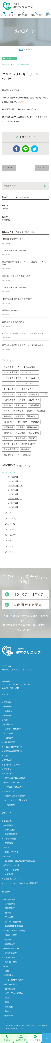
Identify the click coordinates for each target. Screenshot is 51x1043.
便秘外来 (8, 769)
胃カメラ (8, 438)
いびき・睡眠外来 (13, 729)
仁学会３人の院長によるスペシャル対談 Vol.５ (22, 345)
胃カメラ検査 (22, 15)
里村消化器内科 (28, 444)
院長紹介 (9, 706)
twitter (34, 148)
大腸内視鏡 (34, 405)
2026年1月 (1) (15, 507)
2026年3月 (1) (15, 499)
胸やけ (8, 1011)
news (8, 58)
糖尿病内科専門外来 (13, 751)
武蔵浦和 (19, 416)
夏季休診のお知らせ (11, 310)
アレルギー (10, 733)
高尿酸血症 (10, 944)
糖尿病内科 (32, 427)
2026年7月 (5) (15, 481)
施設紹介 (9, 715)
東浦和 (22, 64)
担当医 (7, 411)
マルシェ (21, 394)
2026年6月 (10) (15, 486)
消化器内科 (9, 422)
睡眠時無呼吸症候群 (14, 926)
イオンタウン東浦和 (13, 378)
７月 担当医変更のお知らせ (14, 287)
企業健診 (9, 825)
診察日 (32, 438)
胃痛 (7, 998)
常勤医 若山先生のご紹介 (13, 322)
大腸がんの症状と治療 (15, 796)
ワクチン (33, 394)
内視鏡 (22, 400)
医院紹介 (8, 702)
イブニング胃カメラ (14, 787)
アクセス (12, 15)
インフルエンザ (32, 378)
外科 (6, 756)
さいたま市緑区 (11, 372)
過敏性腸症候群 (12, 948)
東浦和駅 (41, 411)
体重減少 (9, 975)
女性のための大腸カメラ (16, 800)
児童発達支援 (10, 400)
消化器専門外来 (11, 742)
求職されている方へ (13, 879)
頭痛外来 (27, 455)
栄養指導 (9, 738)
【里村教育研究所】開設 (13, 239)
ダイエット (9, 394)
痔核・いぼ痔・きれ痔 (15, 931)
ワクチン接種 (10, 839)
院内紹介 (25, 449)
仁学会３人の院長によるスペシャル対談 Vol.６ (22, 333)
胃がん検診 (34, 433)
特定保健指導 (11, 834)
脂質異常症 (20, 438)
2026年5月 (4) (15, 490)
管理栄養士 (9, 427)
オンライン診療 (12, 870)
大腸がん (8, 405)
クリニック (16, 64)
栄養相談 (8, 416)
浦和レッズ (32, 416)
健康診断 (8, 821)
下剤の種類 (10, 805)
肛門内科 (8, 760)
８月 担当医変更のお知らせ (14, 250)
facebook (16, 148)
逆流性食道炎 (11, 953)
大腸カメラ (20, 405)
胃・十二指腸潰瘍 (13, 922)
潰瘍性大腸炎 (11, 935)
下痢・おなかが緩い (14, 980)
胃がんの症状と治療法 (15, 778)
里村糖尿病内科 (11, 449)
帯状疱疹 (9, 843)
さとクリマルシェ (29, 372)
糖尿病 (20, 427)
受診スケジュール (13, 782)
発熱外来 (35, 422)
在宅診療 (9, 874)
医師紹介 (9, 711)
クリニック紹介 (11, 389)
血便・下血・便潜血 (14, 993)
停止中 (12, 865)
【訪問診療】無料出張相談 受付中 (17, 299)
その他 (7, 856)
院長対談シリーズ (12, 455)
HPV (7, 848)
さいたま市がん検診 (26, 367)
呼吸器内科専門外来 (13, 747)
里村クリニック (30, 64)
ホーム (3, 15)
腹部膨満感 (10, 989)
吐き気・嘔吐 (11, 962)
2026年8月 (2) (15, 477)
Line (25, 148)
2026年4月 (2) (15, 494)
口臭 (7, 966)
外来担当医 (34, 400)
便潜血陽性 (10, 917)
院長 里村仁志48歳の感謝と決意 (16, 276)
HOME (21, 50)
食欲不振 (9, 1016)
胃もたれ (9, 1007)
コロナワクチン (28, 389)
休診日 (44, 394)
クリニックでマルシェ (27, 383)
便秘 (7, 971)
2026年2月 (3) (15, 503)
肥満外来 (8, 433)
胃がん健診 (10, 830)
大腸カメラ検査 (36, 15)
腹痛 (7, 1002)
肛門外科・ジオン (12, 765)
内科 (6, 720)
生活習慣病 (22, 422)
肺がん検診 (20, 433)
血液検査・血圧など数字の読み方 (20, 861)
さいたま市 (9, 367)
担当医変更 (18, 411)
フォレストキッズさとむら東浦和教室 (21, 883)
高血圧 (8, 940)
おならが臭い (11, 984)
